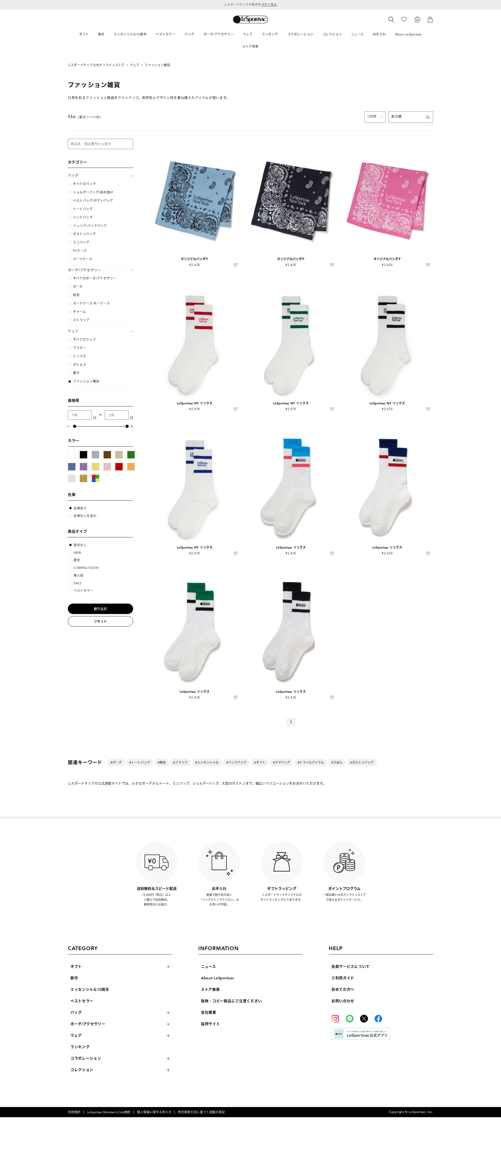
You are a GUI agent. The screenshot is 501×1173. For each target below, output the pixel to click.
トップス (79, 356)
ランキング (80, 1047)
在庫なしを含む (85, 516)
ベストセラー (83, 591)
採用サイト (210, 1024)
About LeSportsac (217, 978)
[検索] (391, 19)
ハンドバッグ (83, 217)
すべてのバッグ (84, 184)
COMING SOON (86, 568)
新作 (74, 978)
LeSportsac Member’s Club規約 (108, 1112)
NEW (77, 553)
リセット (100, 621)
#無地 (162, 762)
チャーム (79, 311)
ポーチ (78, 286)
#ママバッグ (281, 762)
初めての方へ (342, 989)
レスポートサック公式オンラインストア (96, 65)
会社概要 (208, 1012)
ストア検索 (210, 989)
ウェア (135, 65)
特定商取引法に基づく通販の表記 (201, 1112)
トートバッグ (83, 209)
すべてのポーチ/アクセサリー (94, 278)
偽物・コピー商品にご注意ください (231, 1001)
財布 (76, 295)
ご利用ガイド (342, 978)
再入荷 (79, 576)
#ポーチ (116, 762)
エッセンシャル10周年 (89, 989)
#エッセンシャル (207, 762)
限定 (77, 560)
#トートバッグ (139, 762)
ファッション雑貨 (157, 65)
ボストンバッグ (84, 234)
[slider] (74, 426)
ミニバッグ (81, 242)
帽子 (76, 373)
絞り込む (100, 609)
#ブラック (180, 762)
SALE (77, 583)
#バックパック (236, 762)
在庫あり (80, 508)
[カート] (430, 19)
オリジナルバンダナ (194, 259)
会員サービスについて (350, 966)
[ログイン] (417, 19)
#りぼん (337, 762)
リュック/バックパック (90, 225)
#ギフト (259, 762)
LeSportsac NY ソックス (194, 403)
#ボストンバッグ (362, 762)
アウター (79, 348)
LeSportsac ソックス (291, 547)
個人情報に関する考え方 (154, 1112)
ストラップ (81, 320)
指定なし (80, 545)
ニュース (208, 966)
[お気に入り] (404, 19)
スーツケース (82, 259)
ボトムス (79, 364)
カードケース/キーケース (91, 303)
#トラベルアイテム (311, 762)
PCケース (80, 250)
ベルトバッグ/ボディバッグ (93, 200)
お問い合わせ (342, 1001)
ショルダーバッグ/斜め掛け (93, 192)
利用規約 (74, 1112)
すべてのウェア (84, 339)
